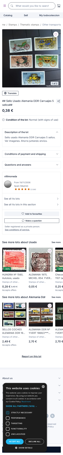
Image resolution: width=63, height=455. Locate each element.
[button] (31, 132)
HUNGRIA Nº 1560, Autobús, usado (12, 276)
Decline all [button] (34, 441)
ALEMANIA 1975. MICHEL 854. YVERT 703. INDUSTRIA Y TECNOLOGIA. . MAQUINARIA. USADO (40, 276)
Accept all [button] (14, 441)
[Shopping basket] (59, 6)
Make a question (33, 220)
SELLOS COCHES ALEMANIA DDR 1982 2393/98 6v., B (14, 331)
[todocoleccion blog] (52, 416)
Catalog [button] (8, 15)
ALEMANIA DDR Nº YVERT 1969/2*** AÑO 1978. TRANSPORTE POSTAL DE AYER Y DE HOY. (40, 331)
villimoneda (10, 176)
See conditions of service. (17, 229)
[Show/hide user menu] (4, 6)
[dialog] (25, 417)
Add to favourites (33, 214)
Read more (26, 401)
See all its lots (12, 198)
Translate (12, 93)
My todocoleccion (49, 15)
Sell (26, 15)
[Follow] (55, 34)
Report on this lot (31, 356)
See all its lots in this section (20, 204)
